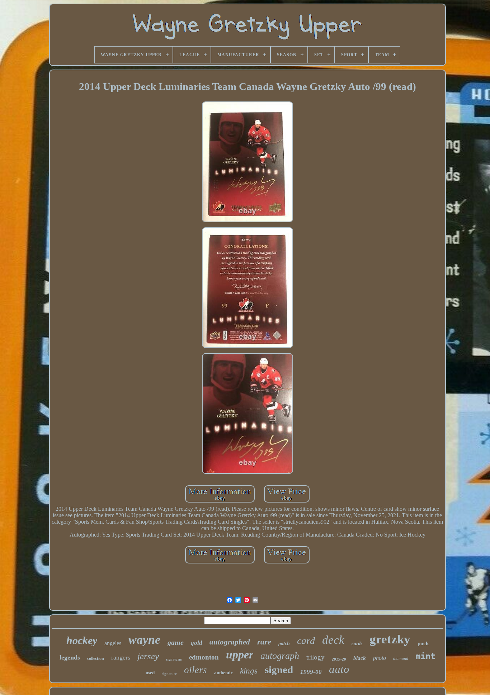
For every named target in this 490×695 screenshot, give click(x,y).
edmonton (204, 657)
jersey (148, 656)
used (150, 672)
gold (196, 642)
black (359, 658)
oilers (195, 670)
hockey (81, 640)
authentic (223, 672)
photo (379, 658)
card (306, 640)
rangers (120, 657)
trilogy (315, 657)
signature (169, 673)
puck (423, 643)
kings (249, 670)
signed (279, 669)
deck (333, 639)
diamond (400, 658)
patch (284, 643)
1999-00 (311, 671)
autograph (279, 656)
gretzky (389, 639)
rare (264, 641)
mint (425, 656)
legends (70, 657)
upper (239, 654)
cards (357, 643)
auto (339, 669)
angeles (112, 643)
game (176, 642)
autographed (229, 642)
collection (95, 658)
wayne (144, 639)
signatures (174, 659)
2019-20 (339, 659)
